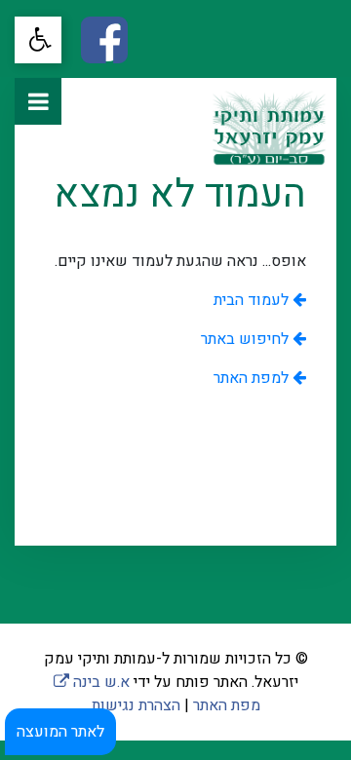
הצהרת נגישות (136, 705)
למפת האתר (253, 378)
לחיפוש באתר (246, 339)
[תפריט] (38, 101)
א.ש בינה (92, 682)
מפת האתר (226, 705)
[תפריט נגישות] (38, 40)
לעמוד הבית (253, 300)
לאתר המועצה (60, 731)
